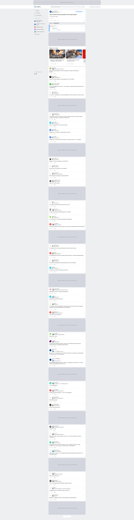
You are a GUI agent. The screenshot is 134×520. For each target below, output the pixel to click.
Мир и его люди (57, 224)
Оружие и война (57, 481)
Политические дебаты (59, 69)
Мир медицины (57, 253)
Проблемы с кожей (58, 474)
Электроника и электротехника (60, 289)
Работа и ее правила (58, 174)
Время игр (56, 297)
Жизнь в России (57, 210)
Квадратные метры (58, 312)
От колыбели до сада (58, 351)
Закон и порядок (57, 451)
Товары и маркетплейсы (59, 334)
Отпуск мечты (56, 12)
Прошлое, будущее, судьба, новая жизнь (62, 488)
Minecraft (56, 304)
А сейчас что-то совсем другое (60, 383)
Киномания (56, 261)
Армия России (57, 517)
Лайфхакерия (57, 77)
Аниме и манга (57, 181)
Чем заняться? (57, 360)
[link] (57, 57)
